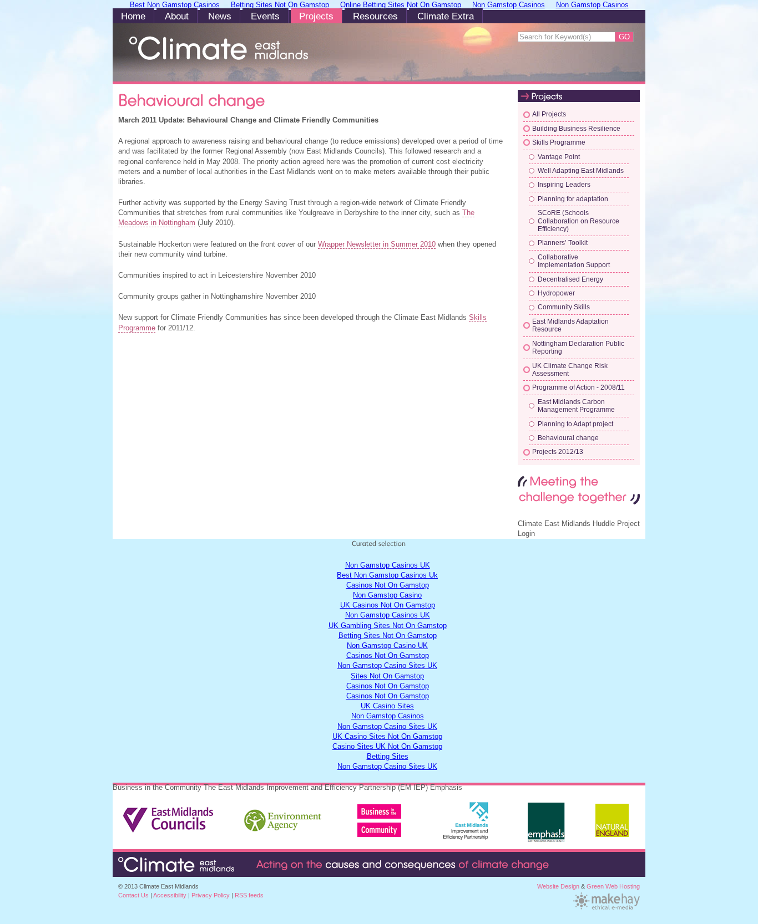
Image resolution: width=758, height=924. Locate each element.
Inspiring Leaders (564, 184)
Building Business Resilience (576, 128)
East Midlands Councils (169, 816)
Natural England (612, 826)
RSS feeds (249, 895)
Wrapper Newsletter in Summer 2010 (377, 244)
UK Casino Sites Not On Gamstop (387, 736)
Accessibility (169, 895)
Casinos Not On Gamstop (387, 585)
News (219, 16)
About (177, 16)
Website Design (558, 886)
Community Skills (564, 307)
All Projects (549, 114)
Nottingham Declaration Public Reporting (578, 347)
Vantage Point (559, 157)
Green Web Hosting (613, 886)
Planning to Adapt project (575, 424)
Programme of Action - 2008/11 (578, 387)
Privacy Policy (210, 895)
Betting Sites (387, 756)
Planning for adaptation (573, 199)
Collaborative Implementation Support (574, 261)
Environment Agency (283, 816)
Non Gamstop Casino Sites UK (387, 665)
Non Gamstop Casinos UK (387, 565)
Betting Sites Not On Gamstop (387, 635)
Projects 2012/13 (557, 452)
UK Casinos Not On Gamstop (387, 605)
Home (133, 16)
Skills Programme (558, 142)
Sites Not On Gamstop (387, 676)
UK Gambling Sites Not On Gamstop (388, 625)
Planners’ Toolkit (563, 243)
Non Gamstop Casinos (387, 716)
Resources (375, 16)
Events (265, 16)
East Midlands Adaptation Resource (570, 325)
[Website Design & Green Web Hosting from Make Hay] (606, 908)
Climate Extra (445, 16)
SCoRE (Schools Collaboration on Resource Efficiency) (578, 221)
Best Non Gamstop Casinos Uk (387, 575)
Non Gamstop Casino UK (387, 645)
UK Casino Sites (387, 706)
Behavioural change (568, 438)
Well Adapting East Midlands (581, 171)
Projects (316, 16)
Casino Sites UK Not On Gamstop (387, 746)
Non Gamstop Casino (387, 595)
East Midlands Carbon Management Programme (576, 405)
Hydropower (556, 293)
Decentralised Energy (570, 279)
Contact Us (133, 895)
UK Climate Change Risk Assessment (570, 369)
